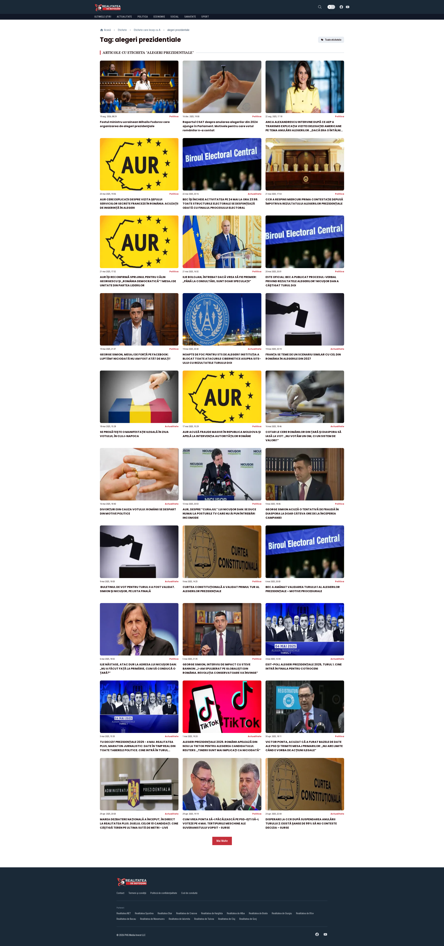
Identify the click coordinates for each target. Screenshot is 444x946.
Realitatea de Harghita (212, 913)
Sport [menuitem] (205, 16)
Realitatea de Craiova (186, 913)
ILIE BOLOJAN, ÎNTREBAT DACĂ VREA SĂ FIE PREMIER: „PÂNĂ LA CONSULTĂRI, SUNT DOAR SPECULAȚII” (220, 279)
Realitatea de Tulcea (204, 919)
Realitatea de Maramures (152, 919)
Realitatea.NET (124, 913)
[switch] (331, 7)
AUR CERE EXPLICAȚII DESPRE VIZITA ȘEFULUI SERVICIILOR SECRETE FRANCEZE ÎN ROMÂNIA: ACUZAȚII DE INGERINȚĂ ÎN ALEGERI (139, 203)
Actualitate (254, 193)
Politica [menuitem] (143, 16)
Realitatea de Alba (236, 913)
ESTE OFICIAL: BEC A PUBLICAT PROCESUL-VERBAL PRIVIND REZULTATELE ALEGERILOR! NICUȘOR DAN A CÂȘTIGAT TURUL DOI (302, 281)
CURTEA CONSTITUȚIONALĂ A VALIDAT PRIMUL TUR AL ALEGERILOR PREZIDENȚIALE (221, 589)
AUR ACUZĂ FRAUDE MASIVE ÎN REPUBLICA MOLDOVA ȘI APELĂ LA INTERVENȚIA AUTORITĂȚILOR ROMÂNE (222, 434)
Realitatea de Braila (258, 913)
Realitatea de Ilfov (305, 913)
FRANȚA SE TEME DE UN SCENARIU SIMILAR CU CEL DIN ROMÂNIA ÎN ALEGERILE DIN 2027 (303, 356)
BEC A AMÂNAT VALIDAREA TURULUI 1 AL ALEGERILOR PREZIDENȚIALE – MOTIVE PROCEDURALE (303, 589)
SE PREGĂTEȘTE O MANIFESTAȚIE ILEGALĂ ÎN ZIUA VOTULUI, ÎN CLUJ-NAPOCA (134, 434)
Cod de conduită (189, 893)
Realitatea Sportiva (144, 913)
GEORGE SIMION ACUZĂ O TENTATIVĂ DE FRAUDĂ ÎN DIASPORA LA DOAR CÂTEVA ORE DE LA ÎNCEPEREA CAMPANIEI (302, 513)
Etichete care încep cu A (147, 30)
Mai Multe (222, 841)
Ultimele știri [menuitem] (102, 16)
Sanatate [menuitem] (190, 16)
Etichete (122, 30)
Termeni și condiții (137, 893)
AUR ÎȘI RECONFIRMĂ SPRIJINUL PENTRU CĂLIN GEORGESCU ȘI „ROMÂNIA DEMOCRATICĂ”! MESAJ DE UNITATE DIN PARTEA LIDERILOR (138, 281)
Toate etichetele (333, 39)
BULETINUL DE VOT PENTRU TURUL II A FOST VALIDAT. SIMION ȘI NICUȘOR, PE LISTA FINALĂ (137, 589)
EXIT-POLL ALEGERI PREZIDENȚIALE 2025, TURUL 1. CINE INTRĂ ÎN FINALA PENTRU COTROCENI (304, 666)
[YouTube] (347, 7)
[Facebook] (341, 7)
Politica (173, 116)
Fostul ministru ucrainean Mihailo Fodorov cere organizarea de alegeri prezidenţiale (135, 124)
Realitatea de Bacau (126, 919)
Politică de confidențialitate (163, 893)
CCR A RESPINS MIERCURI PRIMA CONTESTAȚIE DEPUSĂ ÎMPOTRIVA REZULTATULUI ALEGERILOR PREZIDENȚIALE (304, 201)
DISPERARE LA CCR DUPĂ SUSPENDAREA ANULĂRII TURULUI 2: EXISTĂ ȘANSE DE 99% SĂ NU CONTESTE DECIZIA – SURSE (301, 823)
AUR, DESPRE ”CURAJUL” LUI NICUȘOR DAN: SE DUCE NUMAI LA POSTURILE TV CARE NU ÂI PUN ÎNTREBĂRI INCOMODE (219, 513)
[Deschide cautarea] (319, 6)
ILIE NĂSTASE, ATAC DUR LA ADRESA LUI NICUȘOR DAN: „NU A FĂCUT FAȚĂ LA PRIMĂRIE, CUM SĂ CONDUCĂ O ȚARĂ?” (138, 668)
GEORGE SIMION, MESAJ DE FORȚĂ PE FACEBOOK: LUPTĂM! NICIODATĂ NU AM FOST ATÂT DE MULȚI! (135, 356)
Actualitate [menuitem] (124, 16)
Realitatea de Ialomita (179, 919)
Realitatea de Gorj (248, 919)
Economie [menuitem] (159, 16)
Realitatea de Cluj (226, 919)
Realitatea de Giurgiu (282, 913)
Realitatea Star (165, 913)
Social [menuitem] (174, 16)
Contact (120, 893)
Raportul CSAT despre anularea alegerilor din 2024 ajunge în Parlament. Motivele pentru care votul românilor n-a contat (220, 126)
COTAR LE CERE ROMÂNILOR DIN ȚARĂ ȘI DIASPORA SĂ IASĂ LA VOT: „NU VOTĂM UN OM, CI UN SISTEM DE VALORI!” (303, 436)
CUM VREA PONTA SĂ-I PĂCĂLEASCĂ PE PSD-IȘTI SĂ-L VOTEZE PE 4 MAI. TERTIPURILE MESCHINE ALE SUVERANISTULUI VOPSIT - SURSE (221, 823)
